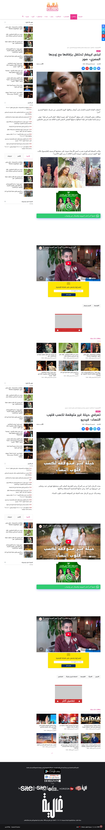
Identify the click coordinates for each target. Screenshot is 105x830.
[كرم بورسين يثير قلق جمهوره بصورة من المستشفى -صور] (46, 348)
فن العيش (39, 17)
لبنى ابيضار (87, 306)
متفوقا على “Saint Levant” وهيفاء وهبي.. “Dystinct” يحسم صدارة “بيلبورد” (14, 94)
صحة (46, 17)
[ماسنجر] (83, 68)
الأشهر (19, 156)
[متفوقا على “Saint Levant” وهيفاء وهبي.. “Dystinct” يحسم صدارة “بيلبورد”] (28, 95)
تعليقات (9, 156)
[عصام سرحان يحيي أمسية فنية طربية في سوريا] (28, 88)
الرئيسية (80, 17)
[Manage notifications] (101, 826)
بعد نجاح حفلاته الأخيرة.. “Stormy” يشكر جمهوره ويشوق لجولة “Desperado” (14, 72)
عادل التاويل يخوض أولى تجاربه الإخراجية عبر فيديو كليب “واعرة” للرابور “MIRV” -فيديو (14, 79)
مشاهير (74, 17)
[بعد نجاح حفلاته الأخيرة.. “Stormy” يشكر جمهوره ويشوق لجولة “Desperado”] (28, 73)
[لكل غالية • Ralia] (52, 7)
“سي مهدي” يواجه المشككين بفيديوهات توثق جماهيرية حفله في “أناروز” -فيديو (47, 374)
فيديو (27, 17)
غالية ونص (66, 17)
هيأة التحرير (7, 827)
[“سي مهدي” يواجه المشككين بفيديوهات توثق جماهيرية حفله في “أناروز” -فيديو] (46, 366)
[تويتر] (94, 68)
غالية (98, 64)
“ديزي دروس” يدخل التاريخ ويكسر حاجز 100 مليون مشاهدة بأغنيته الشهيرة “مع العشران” (90, 374)
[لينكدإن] (91, 68)
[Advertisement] (68, 33)
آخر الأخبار (59, 17)
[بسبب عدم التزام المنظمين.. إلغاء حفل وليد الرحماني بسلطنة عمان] (68, 348)
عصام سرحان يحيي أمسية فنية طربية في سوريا (15, 86)
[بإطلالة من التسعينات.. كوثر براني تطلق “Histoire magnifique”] (90, 348)
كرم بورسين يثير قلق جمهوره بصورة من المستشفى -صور (46, 355)
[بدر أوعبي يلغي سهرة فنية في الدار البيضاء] (68, 366)
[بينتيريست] (87, 68)
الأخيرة (28, 156)
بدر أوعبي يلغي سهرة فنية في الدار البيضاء (69, 373)
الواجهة (96, 306)
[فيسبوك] (98, 68)
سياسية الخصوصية (15, 827)
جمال (52, 17)
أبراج (33, 17)
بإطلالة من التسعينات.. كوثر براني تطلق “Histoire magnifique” (92, 355)
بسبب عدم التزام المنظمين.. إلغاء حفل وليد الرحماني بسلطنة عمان (68, 355)
